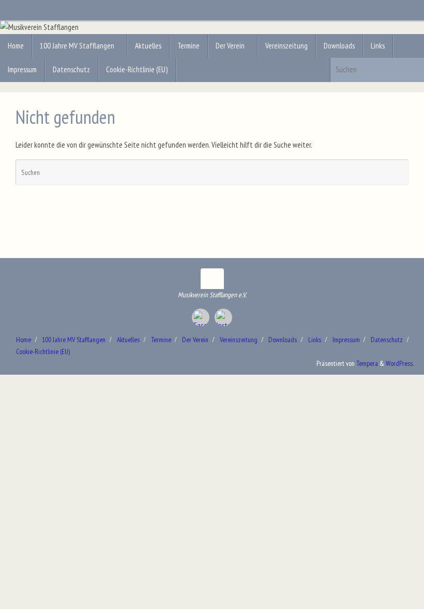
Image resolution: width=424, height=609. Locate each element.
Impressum (346, 339)
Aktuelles (128, 339)
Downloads (282, 339)
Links (314, 339)
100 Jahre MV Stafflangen (73, 339)
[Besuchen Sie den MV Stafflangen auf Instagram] (223, 317)
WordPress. (400, 363)
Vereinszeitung (239, 339)
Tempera (367, 363)
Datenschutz (387, 339)
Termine (161, 339)
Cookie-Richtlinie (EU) (43, 351)
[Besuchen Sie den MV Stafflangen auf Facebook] (200, 317)
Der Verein (195, 339)
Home (23, 339)
